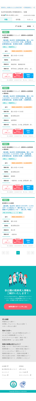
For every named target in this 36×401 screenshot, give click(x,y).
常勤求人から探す (8, 321)
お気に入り (7, 76)
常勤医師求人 (28, 7)
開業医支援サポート (8, 353)
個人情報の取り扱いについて (9, 369)
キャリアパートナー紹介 (10, 337)
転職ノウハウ (6, 346)
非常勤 (18, 19)
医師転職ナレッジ (8, 348)
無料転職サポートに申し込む (18, 307)
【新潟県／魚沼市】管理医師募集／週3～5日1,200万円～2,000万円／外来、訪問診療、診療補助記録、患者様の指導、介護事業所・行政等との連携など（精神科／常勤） (18, 154)
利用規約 (21, 366)
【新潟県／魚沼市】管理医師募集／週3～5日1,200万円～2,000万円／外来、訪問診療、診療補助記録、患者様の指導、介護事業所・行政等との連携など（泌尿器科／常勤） (18, 98)
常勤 (5, 19)
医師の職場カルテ (23, 355)
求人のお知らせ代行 (8, 355)
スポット (30, 19)
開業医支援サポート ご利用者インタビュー (16, 358)
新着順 (29, 26)
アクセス (4, 375)
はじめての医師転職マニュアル (12, 335)
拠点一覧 (23, 337)
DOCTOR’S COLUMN (20, 346)
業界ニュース (20, 351)
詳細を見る (28, 75)
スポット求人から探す (9, 326)
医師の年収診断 (22, 353)
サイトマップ (5, 372)
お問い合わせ (22, 369)
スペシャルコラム (8, 351)
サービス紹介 (6, 333)
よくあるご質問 (18, 339)
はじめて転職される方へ (21, 333)
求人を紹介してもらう (18, 75)
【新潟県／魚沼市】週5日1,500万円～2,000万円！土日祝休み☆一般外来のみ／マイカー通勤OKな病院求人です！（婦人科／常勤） (18, 207)
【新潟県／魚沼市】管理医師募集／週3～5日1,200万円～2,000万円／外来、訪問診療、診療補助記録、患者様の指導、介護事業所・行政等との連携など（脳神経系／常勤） (18, 42)
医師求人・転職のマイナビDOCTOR (11, 7)
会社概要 (4, 366)
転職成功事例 (6, 339)
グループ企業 (22, 372)
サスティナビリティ (24, 375)
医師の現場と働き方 (22, 348)
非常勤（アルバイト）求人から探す (13, 324)
